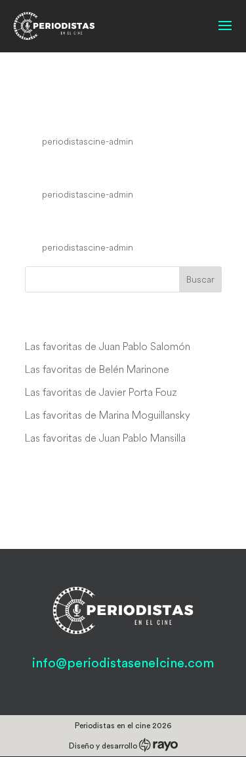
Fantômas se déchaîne (116, 169)
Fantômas (65, 222)
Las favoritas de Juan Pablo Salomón (107, 346)
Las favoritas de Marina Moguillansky (107, 414)
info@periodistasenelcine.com (123, 663)
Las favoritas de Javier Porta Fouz (101, 391)
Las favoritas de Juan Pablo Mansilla (105, 437)
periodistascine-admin (87, 141)
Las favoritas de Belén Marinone (97, 369)
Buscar (200, 279)
